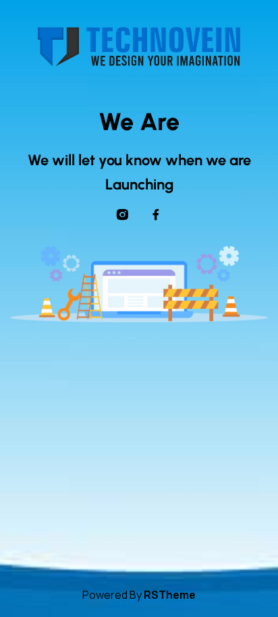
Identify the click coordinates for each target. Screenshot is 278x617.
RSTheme (170, 594)
